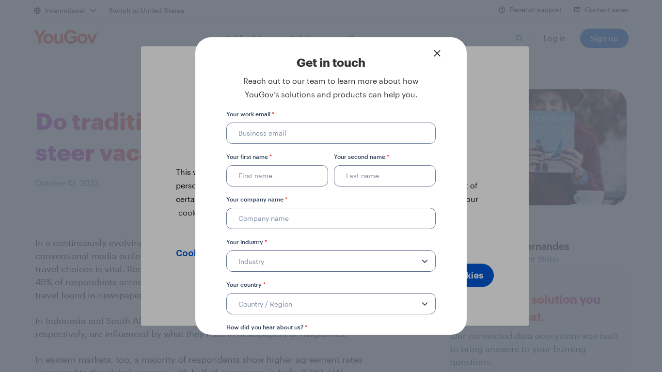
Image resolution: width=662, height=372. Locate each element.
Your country (246, 284)
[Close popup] (437, 53)
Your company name (256, 199)
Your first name (249, 156)
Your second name (361, 156)
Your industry (246, 241)
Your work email (250, 113)
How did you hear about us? (266, 327)
